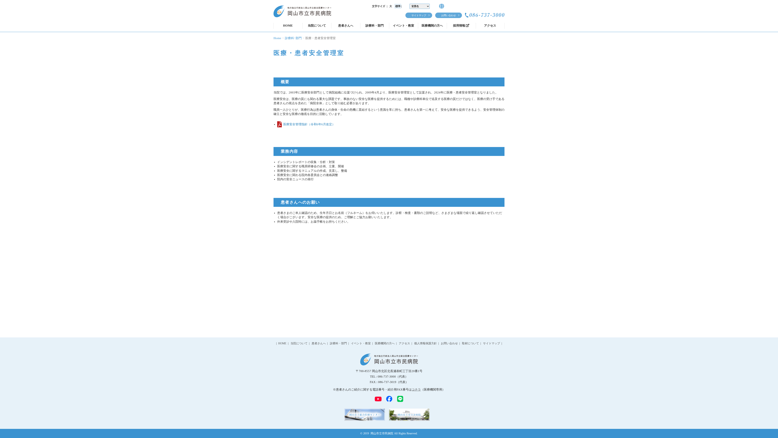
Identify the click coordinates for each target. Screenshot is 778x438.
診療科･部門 (293, 38)
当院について (317, 25)
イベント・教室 (403, 25)
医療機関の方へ (432, 25)
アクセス (490, 25)
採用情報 (459, 25)
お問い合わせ (448, 15)
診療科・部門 (374, 25)
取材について (470, 343)
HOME (288, 25)
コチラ (416, 389)
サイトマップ (418, 15)
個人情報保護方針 (425, 343)
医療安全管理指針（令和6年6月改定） (309, 124)
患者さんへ (345, 25)
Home (277, 38)
